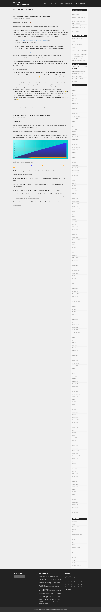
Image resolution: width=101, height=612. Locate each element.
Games (52, 586)
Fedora (50, 3)
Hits (79, 71)
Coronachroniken (55, 579)
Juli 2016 (74, 399)
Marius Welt (17, 2)
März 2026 (74, 100)
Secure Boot (52, 107)
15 (74, 583)
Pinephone (74, 550)
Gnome (42, 107)
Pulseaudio (55, 596)
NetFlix (48, 593)
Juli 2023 (74, 183)
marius (28, 18)
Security (61, 3)
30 (78, 586)
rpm (61, 596)
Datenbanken (75, 531)
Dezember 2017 (75, 355)
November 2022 (75, 203)
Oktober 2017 (75, 360)
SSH (55, 599)
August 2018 (75, 335)
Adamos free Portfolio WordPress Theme (44, 609)
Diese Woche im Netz (77, 534)
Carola (56, 576)
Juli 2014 (74, 461)
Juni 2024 (74, 154)
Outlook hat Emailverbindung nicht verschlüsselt (77, 40)
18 (84, 583)
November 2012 (75, 509)
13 (68, 583)
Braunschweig (68, 3)
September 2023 (76, 178)
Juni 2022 (74, 216)
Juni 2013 (74, 491)
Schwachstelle (42, 599)
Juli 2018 (74, 337)
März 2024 (74, 162)
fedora (30, 107)
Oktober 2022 (75, 206)
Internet (74, 539)
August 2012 (75, 515)
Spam (52, 599)
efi (28, 107)
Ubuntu (57, 107)
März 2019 (74, 317)
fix (50, 586)
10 (81, 581)
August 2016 (75, 396)
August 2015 (75, 427)
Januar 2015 (75, 445)
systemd (41, 601)
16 (78, 583)
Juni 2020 (74, 278)
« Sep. (66, 589)
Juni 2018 (74, 340)
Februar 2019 (75, 319)
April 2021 (74, 252)
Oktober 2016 (75, 391)
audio (40, 576)
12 (65, 583)
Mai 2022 (74, 219)
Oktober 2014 (75, 453)
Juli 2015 (74, 430)
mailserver (44, 593)
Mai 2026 (74, 95)
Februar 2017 (75, 381)
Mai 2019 (74, 311)
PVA (73, 552)
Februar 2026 (75, 103)
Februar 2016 (75, 412)
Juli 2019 (74, 306)
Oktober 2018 (75, 329)
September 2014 (76, 455)
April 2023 (74, 190)
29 (74, 586)
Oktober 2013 (75, 484)
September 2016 (76, 394)
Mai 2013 (74, 494)
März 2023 (74, 193)
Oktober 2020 (75, 268)
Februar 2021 (75, 257)
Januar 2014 (75, 476)
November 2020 (75, 265)
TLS (47, 601)
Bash (43, 576)
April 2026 (74, 98)
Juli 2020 (74, 275)
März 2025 (74, 131)
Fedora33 (35, 107)
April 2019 (74, 314)
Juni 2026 (74, 93)
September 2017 (76, 363)
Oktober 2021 (75, 237)
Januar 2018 (75, 353)
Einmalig (83, 71)
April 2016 (74, 407)
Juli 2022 (74, 214)
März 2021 (74, 255)
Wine (44, 603)
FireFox (47, 586)
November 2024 (75, 142)
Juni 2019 (74, 309)
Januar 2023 (75, 198)
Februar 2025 (75, 134)
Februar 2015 (75, 443)
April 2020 (74, 283)
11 (84, 581)
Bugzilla (31, 52)
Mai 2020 (74, 281)
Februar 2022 (75, 226)
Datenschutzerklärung (80, 3)
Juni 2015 (74, 432)
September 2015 (76, 425)
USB (57, 601)
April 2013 (74, 497)
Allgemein (74, 521)
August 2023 (75, 180)
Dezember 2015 (75, 417)
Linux (45, 3)
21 (71, 584)
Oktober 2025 (75, 113)
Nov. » (69, 589)
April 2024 (74, 160)
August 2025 (75, 118)
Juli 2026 (74, 90)
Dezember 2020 (75, 263)
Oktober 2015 (75, 422)
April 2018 (74, 345)
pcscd (45, 107)
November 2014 (75, 450)
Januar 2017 (75, 383)
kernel (41, 590)
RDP (48, 107)
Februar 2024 (75, 165)
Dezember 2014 (75, 448)
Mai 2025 (74, 126)
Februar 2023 (75, 196)
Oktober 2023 (75, 175)
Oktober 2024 (75, 144)
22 (74, 584)
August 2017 (75, 365)
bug (54, 576)
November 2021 (75, 234)
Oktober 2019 (75, 299)
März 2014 (74, 471)
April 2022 (74, 221)
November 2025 (75, 111)
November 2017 (75, 358)
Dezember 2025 (75, 108)
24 (81, 584)
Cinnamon (41, 579)
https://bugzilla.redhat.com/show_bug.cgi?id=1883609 (33, 40)
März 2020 (74, 286)
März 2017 (74, 378)
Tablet (73, 560)
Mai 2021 (74, 250)
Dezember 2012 (75, 507)
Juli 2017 (74, 368)
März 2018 (74, 347)
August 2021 (75, 242)
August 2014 (75, 458)
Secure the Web (75, 555)
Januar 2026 (75, 106)
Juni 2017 (74, 371)
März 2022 (74, 224)
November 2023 (75, 172)
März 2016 (74, 409)
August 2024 (75, 149)
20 (68, 584)
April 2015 (74, 437)
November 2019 (75, 296)
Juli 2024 (74, 152)
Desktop (41, 582)
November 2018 (75, 327)
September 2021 (76, 239)
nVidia (51, 593)
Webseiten (74, 71)
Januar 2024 (75, 167)
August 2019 (75, 304)
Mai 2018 (74, 342)
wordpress (47, 603)
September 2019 (76, 301)
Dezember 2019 (75, 293)
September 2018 (76, 332)
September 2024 (76, 147)
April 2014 (74, 468)
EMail (52, 582)
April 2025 (74, 129)
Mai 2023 (74, 188)
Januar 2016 (75, 414)
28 (71, 586)
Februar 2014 (75, 473)
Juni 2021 (74, 247)
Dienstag (47, 582)
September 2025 (76, 116)
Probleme (41, 596)
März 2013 (74, 499)
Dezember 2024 (75, 139)
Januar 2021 (75, 260)
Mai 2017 (74, 373)
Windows (74, 562)
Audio (73, 524)
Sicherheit (48, 599)
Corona (19, 205)
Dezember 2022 (75, 201)
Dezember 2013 (75, 479)
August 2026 (75, 88)
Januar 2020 (75, 291)
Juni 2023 (74, 185)
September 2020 (76, 270)
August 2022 (75, 211)
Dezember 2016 (75, 386)
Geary (38, 107)
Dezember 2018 (75, 324)
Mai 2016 (74, 404)
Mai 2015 (74, 435)
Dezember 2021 (75, 232)
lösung (40, 593)
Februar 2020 (75, 288)
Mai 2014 (74, 466)
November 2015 (75, 419)
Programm (48, 596)
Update (54, 601)
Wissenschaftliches (76, 565)
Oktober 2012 (75, 512)
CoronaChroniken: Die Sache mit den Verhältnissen (31, 115)
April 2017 (74, 376)
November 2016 (75, 389)
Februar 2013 (75, 502)
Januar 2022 (75, 229)
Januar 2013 (75, 504)
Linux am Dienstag (76, 547)
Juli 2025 (74, 121)
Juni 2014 (74, 463)
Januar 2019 (75, 322)
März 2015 (74, 440)
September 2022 (76, 208)
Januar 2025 (75, 136)
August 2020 (75, 273)
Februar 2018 (75, 350)
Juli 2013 (74, 489)
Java (55, 3)
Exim (55, 582)
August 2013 (75, 486)
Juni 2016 (74, 401)
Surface (58, 599)
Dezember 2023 (75, 170)
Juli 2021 (74, 244)
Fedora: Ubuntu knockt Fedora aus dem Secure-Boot (32, 16)
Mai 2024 (74, 157)
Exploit (58, 582)
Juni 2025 (74, 124)
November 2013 (75, 481)
